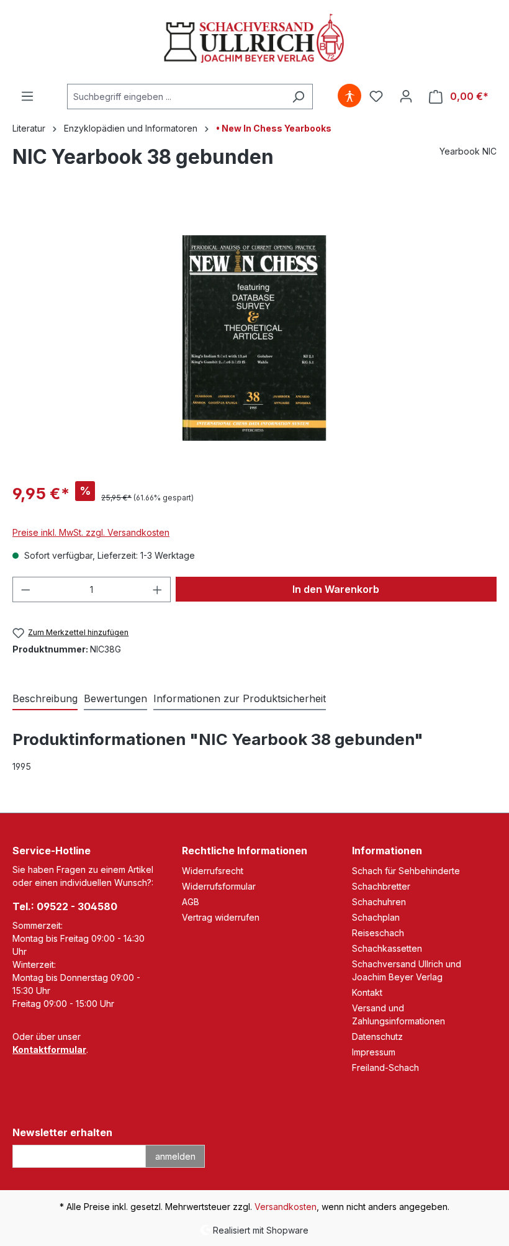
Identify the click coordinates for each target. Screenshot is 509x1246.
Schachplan (376, 917)
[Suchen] (298, 96)
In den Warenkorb (335, 589)
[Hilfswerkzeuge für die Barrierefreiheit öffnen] (349, 96)
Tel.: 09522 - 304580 (64, 906)
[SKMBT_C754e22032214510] (254, 338)
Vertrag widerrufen (220, 917)
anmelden (175, 1156)
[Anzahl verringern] (25, 589)
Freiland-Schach (385, 1067)
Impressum (373, 1052)
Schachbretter (381, 886)
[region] (254, 337)
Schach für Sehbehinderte (406, 870)
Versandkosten (285, 1206)
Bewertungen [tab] (115, 698)
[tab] (45, 699)
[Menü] (27, 96)
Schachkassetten (387, 948)
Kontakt (367, 992)
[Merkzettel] (376, 96)
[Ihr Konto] (406, 96)
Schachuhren (379, 901)
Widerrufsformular (219, 886)
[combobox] (175, 96)
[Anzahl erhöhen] (158, 589)
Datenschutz (377, 1036)
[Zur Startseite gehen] (254, 39)
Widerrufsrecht (212, 870)
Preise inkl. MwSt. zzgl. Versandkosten (90, 532)
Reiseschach (378, 933)
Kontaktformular (49, 1049)
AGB (190, 901)
